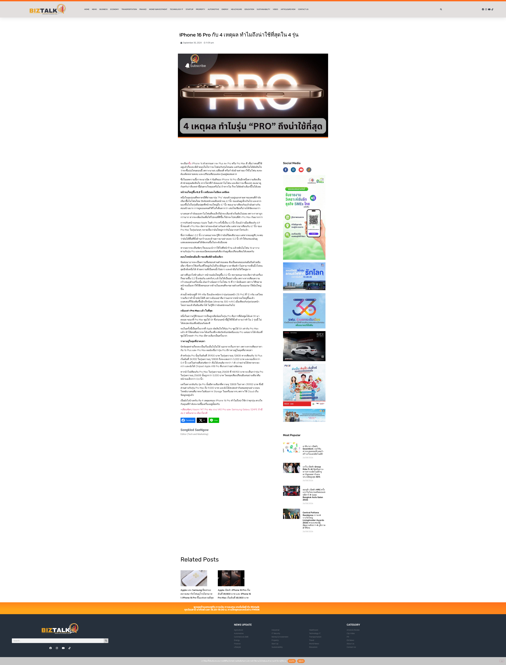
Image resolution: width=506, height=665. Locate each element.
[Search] (106, 640)
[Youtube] (489, 9)
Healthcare (236, 9)
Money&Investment (158, 9)
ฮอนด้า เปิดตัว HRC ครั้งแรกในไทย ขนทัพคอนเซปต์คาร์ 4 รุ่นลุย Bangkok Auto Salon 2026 (314, 494)
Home (86, 9)
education (249, 9)
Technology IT (176, 9)
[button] (441, 9)
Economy (114, 9)
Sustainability (263, 9)
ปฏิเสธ (300, 661)
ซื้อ (189, 163)
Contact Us (303, 9)
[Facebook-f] (285, 169)
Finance (143, 9)
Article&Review (288, 9)
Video (275, 9)
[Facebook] (483, 9)
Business (103, 9)
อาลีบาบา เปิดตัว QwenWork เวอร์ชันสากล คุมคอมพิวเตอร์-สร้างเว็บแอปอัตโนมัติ (313, 450)
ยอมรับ (291, 661)
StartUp (189, 9)
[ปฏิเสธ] (502, 661)
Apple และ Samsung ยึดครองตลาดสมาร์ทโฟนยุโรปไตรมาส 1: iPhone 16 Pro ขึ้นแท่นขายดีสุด (197, 593)
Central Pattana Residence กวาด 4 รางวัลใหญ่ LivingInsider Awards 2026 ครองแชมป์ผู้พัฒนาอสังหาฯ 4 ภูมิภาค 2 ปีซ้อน (314, 520)
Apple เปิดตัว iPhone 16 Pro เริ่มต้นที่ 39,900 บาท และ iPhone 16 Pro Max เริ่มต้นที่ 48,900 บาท (234, 593)
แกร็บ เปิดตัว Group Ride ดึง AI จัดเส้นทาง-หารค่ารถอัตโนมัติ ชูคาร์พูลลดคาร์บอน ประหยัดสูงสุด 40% (313, 471)
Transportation (129, 9)
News (94, 9)
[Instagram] (486, 9)
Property (200, 9)
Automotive (213, 9)
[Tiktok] (492, 9)
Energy (225, 9)
